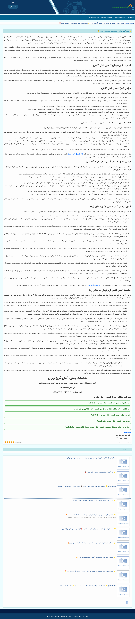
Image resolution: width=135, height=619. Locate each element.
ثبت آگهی (13, 6)
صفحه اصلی (120, 23)
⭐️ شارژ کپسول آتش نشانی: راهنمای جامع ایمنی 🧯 (100, 472)
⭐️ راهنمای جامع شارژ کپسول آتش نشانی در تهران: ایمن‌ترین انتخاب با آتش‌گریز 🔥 (91, 515)
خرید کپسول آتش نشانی (94, 285)
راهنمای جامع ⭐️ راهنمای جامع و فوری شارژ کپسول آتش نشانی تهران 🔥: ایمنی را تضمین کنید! (88, 585)
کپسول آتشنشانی (97, 23)
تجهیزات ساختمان (120, 17)
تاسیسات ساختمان (106, 17)
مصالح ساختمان (94, 17)
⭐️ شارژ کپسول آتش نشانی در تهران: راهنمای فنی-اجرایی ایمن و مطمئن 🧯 (93, 500)
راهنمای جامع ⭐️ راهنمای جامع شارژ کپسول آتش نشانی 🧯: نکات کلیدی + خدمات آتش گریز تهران (87, 486)
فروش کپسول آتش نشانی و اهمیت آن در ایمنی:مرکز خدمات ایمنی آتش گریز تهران (91, 458)
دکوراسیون (131, 17)
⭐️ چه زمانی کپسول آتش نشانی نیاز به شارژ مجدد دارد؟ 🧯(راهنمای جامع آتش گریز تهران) (89, 529)
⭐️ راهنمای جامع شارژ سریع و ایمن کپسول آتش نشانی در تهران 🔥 (96, 557)
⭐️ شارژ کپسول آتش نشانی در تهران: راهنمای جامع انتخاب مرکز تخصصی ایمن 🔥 (91, 543)
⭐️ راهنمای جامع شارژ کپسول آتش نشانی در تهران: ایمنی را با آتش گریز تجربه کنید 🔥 (90, 571)
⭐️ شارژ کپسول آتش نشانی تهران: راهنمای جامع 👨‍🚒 (74, 23)
